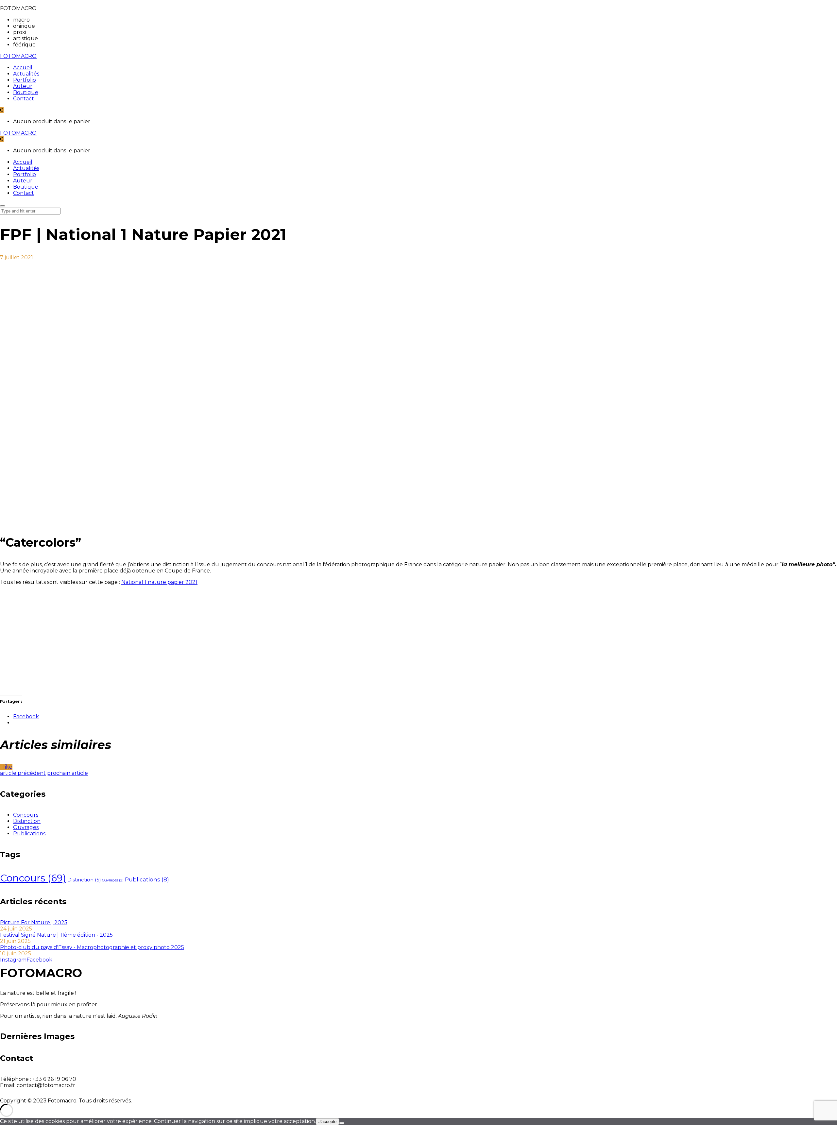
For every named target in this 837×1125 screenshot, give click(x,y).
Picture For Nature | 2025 (33, 922)
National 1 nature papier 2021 (159, 582)
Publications (29, 833)
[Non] (341, 1123)
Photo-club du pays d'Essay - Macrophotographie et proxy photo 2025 (92, 947)
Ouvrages (26, 827)
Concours (25, 815)
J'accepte (327, 1121)
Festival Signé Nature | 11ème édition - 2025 (56, 935)
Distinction (27, 821)
